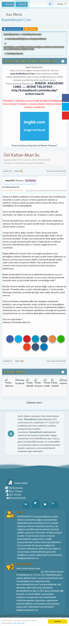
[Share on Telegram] (44, 347)
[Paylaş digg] (14, 383)
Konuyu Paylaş (14, 372)
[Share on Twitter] (18, 339)
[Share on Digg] (35, 347)
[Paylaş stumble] (55, 383)
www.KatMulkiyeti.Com (22, 73)
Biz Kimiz (15, 494)
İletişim (54, 435)
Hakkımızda (16, 487)
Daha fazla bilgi (19, 623)
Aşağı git (7, 171)
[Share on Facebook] (10, 339)
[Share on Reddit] (27, 347)
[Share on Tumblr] (44, 339)
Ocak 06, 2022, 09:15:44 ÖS (12, 190)
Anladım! (57, 621)
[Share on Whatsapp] (61, 339)
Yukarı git (8, 361)
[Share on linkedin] (35, 339)
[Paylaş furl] (25, 383)
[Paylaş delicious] (9, 383)
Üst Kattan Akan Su (10, 187)
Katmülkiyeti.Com (16, 20)
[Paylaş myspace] (38, 383)
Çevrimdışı (30, 180)
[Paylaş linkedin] (30, 383)
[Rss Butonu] (52, 339)
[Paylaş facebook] (20, 383)
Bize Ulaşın (15, 491)
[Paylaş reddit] (47, 383)
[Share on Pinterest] (27, 339)
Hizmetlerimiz (17, 497)
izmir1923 (10, 180)
